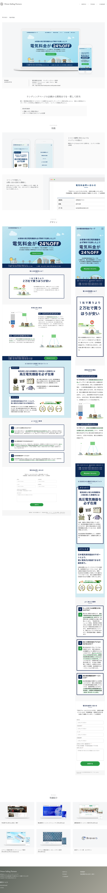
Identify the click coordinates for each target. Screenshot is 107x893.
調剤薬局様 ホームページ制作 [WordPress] (86, 823)
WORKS (93, 4)
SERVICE (84, 4)
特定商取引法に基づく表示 (87, 874)
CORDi (2, 887)
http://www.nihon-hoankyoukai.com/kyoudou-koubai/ (47, 85)
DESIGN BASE (3, 885)
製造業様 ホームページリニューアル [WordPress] (51, 823)
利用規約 (82, 872)
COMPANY (102, 4)
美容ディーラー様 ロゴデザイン (83, 850)
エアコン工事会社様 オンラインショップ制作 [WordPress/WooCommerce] (13, 850)
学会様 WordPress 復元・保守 (10, 823)
